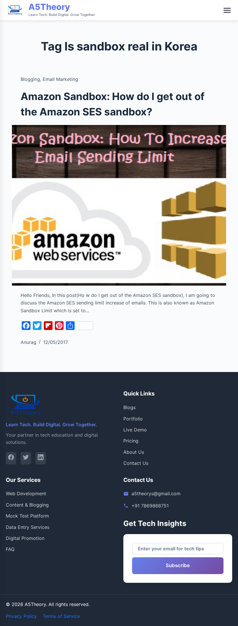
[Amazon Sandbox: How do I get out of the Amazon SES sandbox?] (119, 205)
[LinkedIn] (40, 458)
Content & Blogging (27, 505)
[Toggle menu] (227, 10)
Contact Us (135, 463)
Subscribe (178, 565)
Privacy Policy (21, 616)
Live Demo (135, 430)
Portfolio (133, 419)
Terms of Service (61, 616)
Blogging (30, 79)
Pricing (130, 441)
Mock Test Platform (27, 516)
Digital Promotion (25, 538)
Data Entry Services (27, 527)
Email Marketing (60, 79)
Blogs (129, 407)
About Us (133, 452)
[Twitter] (26, 458)
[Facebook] (11, 458)
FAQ (10, 549)
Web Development (26, 493)
